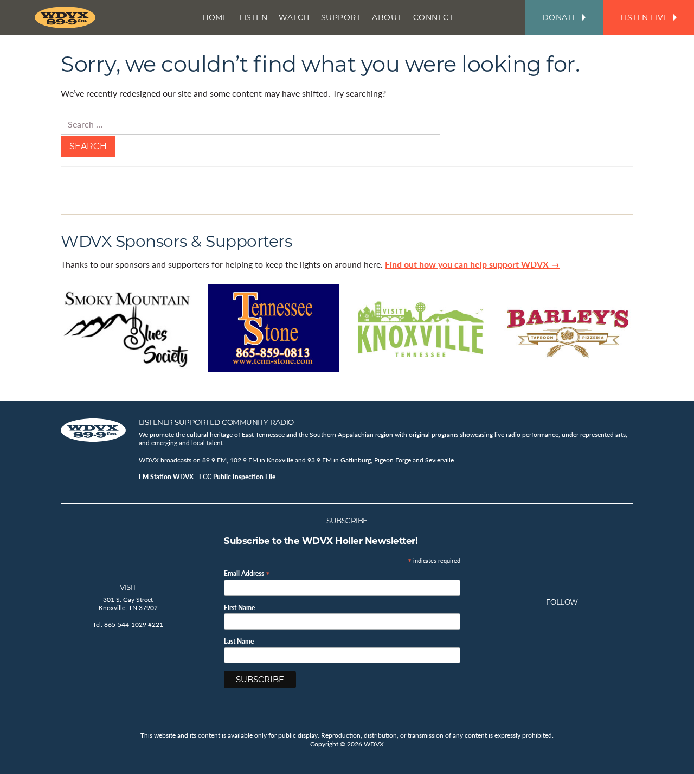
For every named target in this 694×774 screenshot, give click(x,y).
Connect (433, 17)
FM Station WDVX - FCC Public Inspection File (207, 476)
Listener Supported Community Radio (216, 422)
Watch (294, 17)
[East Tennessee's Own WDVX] (67, 17)
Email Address (247, 573)
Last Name (239, 641)
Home (215, 17)
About (387, 17)
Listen (253, 17)
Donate (559, 17)
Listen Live (644, 17)
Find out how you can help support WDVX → (472, 264)
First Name (239, 608)
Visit (128, 587)
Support (341, 17)
